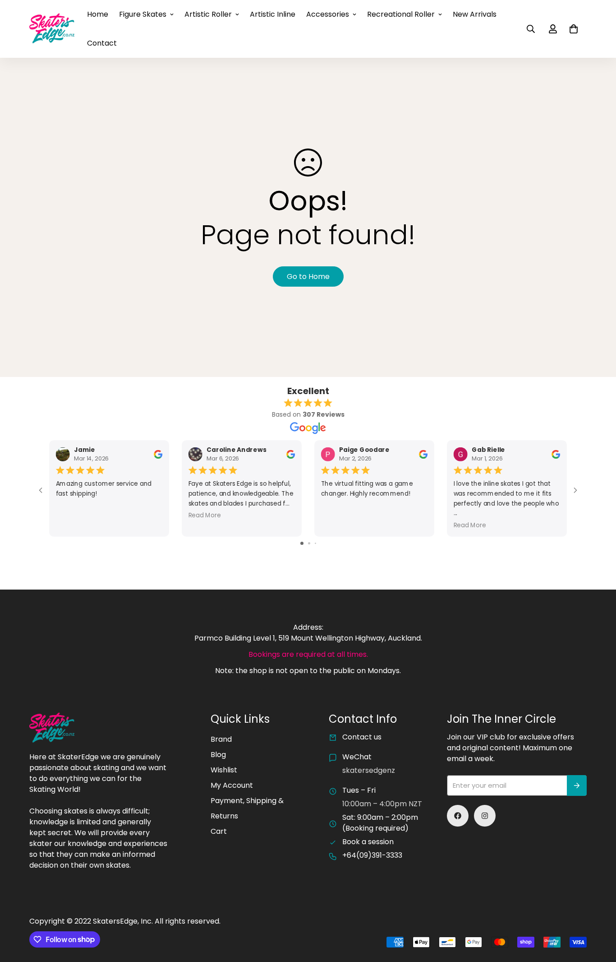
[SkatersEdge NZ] (51, 29)
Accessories (327, 14)
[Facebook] (458, 816)
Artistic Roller (208, 14)
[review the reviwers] (158, 454)
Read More (204, 515)
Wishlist (224, 770)
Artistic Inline (272, 14)
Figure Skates (142, 14)
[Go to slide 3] (315, 543)
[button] (573, 29)
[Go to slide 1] (301, 543)
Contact (102, 43)
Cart (219, 831)
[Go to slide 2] (309, 543)
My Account (232, 785)
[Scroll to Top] (598, 912)
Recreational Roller (401, 14)
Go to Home (308, 276)
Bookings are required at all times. (308, 654)
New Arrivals (474, 14)
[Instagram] (485, 816)
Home (97, 14)
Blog (218, 754)
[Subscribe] (577, 785)
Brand (221, 739)
